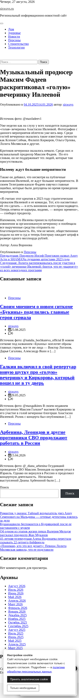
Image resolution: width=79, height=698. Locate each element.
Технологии (16, 47)
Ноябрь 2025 (17, 619)
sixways (68, 104)
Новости (14, 36)
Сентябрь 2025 (18, 626)
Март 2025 (15, 648)
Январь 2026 (17, 611)
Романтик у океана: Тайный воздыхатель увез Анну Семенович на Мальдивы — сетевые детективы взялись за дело (39, 516)
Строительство (18, 44)
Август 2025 (16, 629)
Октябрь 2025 (17, 622)
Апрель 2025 (17, 644)
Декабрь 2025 (17, 615)
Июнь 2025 (15, 637)
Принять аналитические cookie (29, 679)
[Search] (1, 58)
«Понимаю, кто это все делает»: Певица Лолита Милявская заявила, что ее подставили (33, 547)
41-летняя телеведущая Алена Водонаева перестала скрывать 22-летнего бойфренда (35, 540)
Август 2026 (16, 586)
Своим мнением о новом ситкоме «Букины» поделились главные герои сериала (36, 312)
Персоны (14, 40)
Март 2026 (15, 604)
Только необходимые (23, 688)
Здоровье (14, 33)
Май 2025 (14, 640)
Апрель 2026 (17, 600)
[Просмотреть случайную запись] (1, 54)
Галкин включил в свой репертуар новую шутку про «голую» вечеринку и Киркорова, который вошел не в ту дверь (38, 375)
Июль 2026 (15, 589)
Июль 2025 (15, 633)
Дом (11, 29)
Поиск (4, 487)
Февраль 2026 (17, 608)
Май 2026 (14, 597)
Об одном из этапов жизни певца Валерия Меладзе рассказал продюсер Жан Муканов (35, 533)
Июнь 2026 (15, 593)
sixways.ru (7, 8)
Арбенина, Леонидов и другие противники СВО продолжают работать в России (33, 438)
